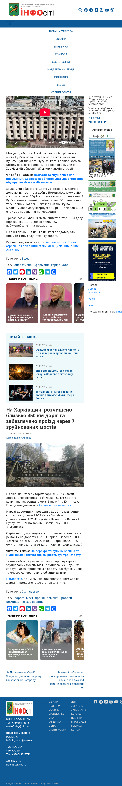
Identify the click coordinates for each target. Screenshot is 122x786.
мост (29, 598)
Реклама (76, 725)
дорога (19, 598)
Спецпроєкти (61, 92)
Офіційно (61, 77)
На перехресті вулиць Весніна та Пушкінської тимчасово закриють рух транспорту (43, 553)
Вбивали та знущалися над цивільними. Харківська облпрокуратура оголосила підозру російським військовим (45, 178)
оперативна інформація (32, 265)
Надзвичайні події (61, 69)
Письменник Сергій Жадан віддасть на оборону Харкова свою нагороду (23, 676)
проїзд (40, 598)
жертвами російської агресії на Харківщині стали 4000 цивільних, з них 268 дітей (42, 246)
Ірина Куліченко (22, 437)
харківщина (35, 602)
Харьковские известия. (55, 505)
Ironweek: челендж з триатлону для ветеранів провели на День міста (57, 353)
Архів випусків (102, 130)
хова (65, 265)
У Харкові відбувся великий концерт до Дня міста (101, 110)
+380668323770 (21, 754)
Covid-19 (61, 54)
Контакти (77, 729)
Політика (61, 46)
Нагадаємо (14, 579)
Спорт (53, 717)
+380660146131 (21, 722)
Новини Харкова (61, 31)
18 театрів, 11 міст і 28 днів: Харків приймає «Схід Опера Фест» (55, 395)
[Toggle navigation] (10, 23)
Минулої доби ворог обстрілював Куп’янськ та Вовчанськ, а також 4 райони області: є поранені (66, 678)
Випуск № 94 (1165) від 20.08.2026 (100, 175)
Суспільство (61, 62)
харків (55, 265)
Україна (61, 39)
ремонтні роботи (59, 598)
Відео (61, 84)
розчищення (15, 602)
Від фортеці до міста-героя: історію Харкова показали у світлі (54, 374)
